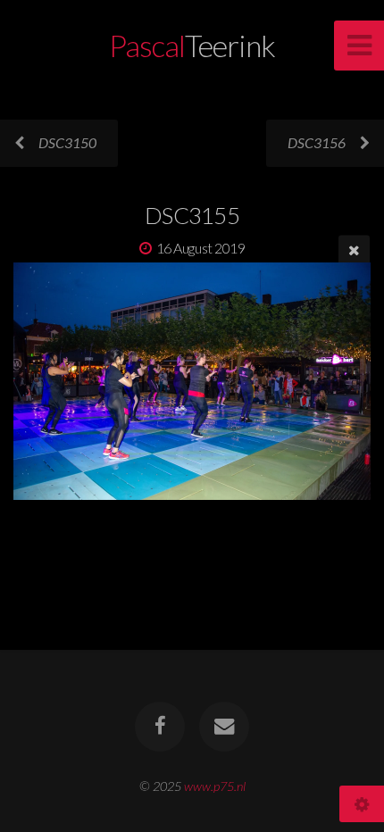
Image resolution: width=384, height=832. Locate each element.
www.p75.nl (215, 786)
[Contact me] (224, 727)
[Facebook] (160, 727)
